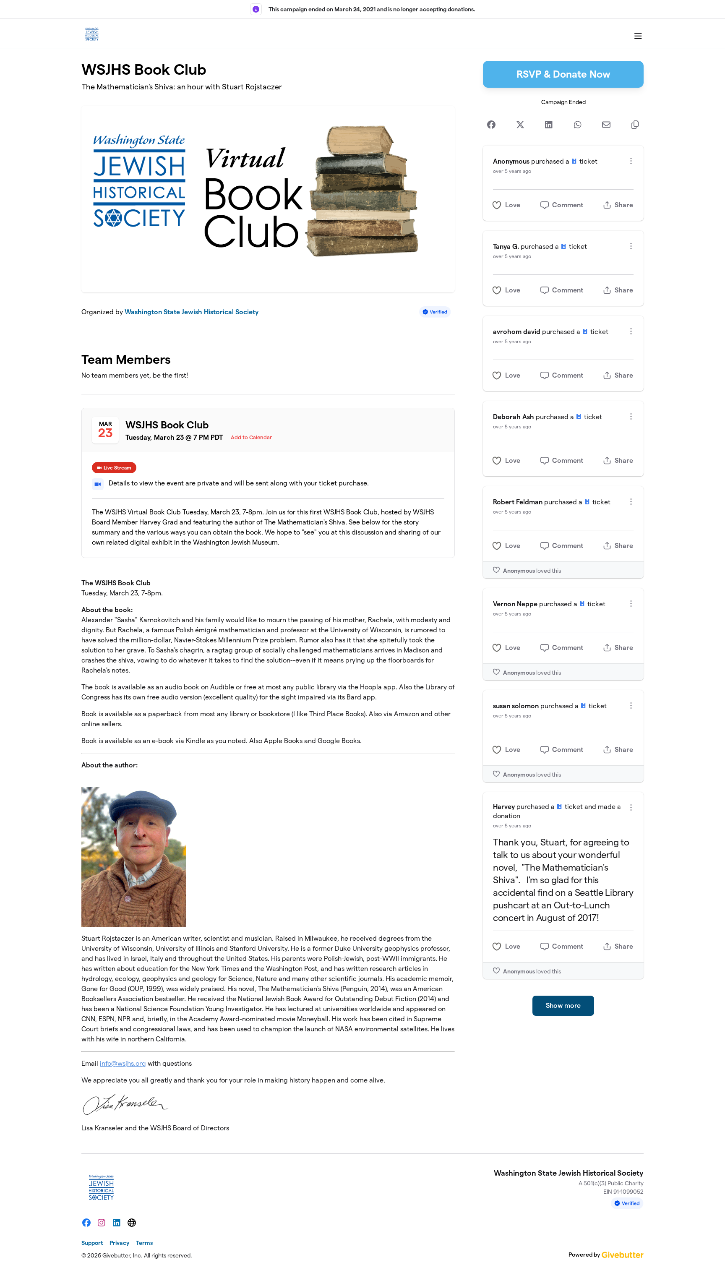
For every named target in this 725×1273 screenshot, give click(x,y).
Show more (563, 1005)
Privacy (119, 1242)
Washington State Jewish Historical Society (191, 312)
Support (92, 1242)
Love (512, 205)
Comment (567, 205)
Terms (144, 1242)
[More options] (631, 161)
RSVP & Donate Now (563, 74)
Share (624, 205)
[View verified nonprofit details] (435, 312)
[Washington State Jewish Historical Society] (91, 33)
